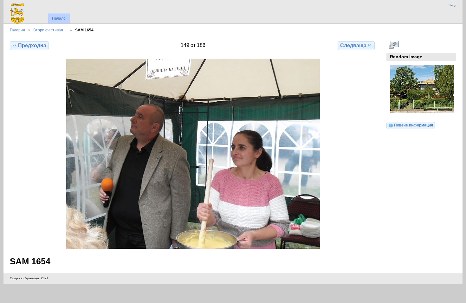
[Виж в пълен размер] (193, 154)
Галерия (17, 30)
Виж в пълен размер (393, 44)
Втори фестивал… (50, 30)
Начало (59, 18)
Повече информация (413, 125)
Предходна (32, 45)
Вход (452, 5)
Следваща (353, 45)
